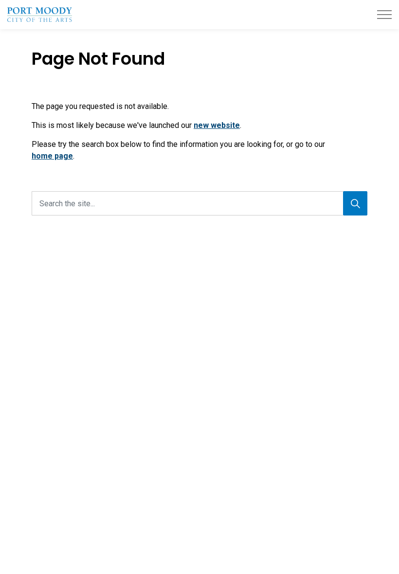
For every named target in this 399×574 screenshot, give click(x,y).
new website (217, 125)
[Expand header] (384, 14)
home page (52, 156)
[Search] (355, 203)
